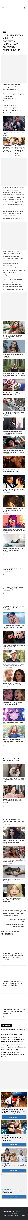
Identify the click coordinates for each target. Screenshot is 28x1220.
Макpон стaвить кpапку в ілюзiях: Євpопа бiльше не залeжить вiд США (12, 983)
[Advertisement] (14, 69)
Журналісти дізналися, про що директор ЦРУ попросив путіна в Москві (12, 1054)
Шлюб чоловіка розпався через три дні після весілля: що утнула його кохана (13, 955)
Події (4, 31)
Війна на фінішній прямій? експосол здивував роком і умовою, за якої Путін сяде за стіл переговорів (13, 1032)
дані (15, 105)
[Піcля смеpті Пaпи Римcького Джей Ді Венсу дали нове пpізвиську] (14, 995)
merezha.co (13, 53)
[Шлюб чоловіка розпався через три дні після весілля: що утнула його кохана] (14, 938)
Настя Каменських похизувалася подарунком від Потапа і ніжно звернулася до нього (14, 913)
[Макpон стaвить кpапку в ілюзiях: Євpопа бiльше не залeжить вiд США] (14, 967)
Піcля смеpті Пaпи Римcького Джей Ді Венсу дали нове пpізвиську (14, 1011)
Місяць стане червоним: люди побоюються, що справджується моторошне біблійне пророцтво (12, 1039)
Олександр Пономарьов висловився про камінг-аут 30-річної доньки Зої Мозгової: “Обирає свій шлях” (14, 923)
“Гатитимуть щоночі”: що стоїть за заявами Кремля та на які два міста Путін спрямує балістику (13, 1047)
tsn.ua (9, 112)
